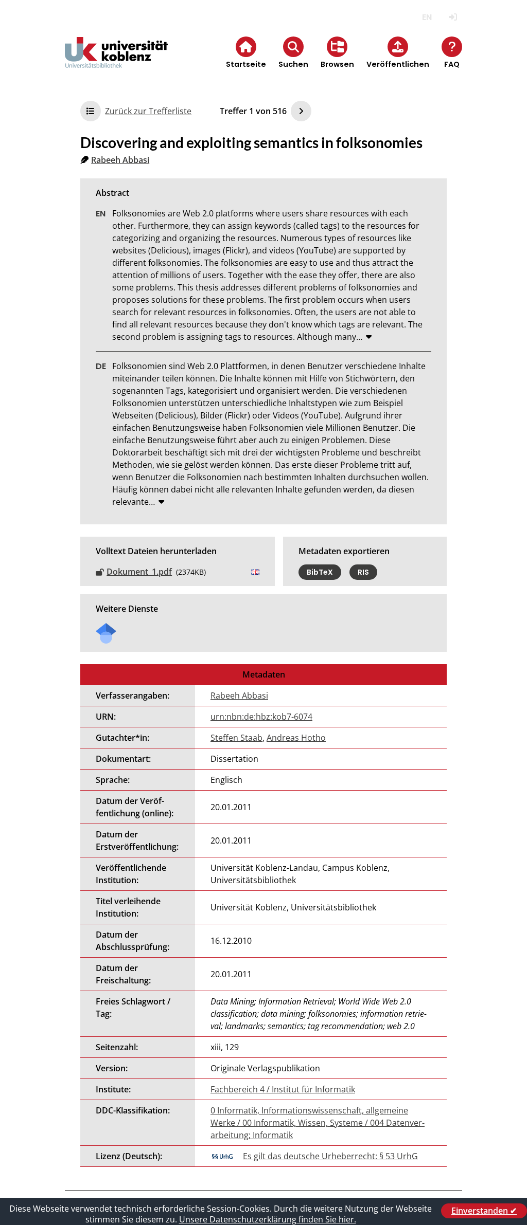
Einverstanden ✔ (484, 1210)
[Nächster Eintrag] (301, 111)
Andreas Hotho (296, 737)
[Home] (116, 60)
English (427, 17)
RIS (363, 572)
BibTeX (320, 572)
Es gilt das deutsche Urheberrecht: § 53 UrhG (330, 1156)
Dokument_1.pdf (139, 571)
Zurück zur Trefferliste (148, 111)
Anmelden (453, 17)
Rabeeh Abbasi (120, 160)
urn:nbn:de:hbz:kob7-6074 (261, 716)
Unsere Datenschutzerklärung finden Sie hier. (267, 1219)
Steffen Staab (236, 737)
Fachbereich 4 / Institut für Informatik (282, 1089)
